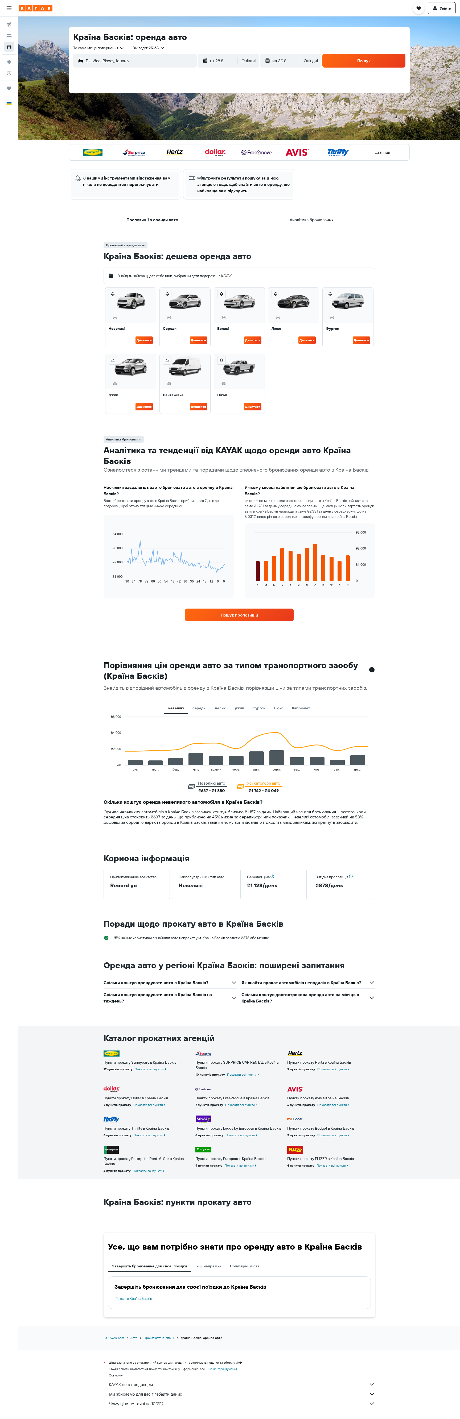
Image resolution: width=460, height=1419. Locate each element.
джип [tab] (239, 708)
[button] (9, 8)
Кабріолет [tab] (301, 708)
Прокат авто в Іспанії (159, 1338)
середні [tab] (199, 708)
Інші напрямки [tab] (208, 1266)
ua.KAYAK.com (114, 1338)
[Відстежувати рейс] (9, 73)
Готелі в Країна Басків (134, 1298)
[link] (239, 615)
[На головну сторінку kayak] (35, 8)
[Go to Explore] (9, 62)
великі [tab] (221, 708)
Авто (133, 1338)
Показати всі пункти (149, 1069)
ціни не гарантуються (221, 1369)
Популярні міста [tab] (245, 1266)
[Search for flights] (9, 24)
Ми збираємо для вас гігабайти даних (145, 1394)
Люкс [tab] (279, 708)
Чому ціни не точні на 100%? (136, 1403)
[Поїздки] (9, 88)
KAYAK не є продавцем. (131, 1384)
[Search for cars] (9, 46)
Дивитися (144, 340)
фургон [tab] (259, 708)
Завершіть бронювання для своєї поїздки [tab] (149, 1266)
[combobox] (98, 48)
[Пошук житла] (9, 35)
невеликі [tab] (176, 708)
